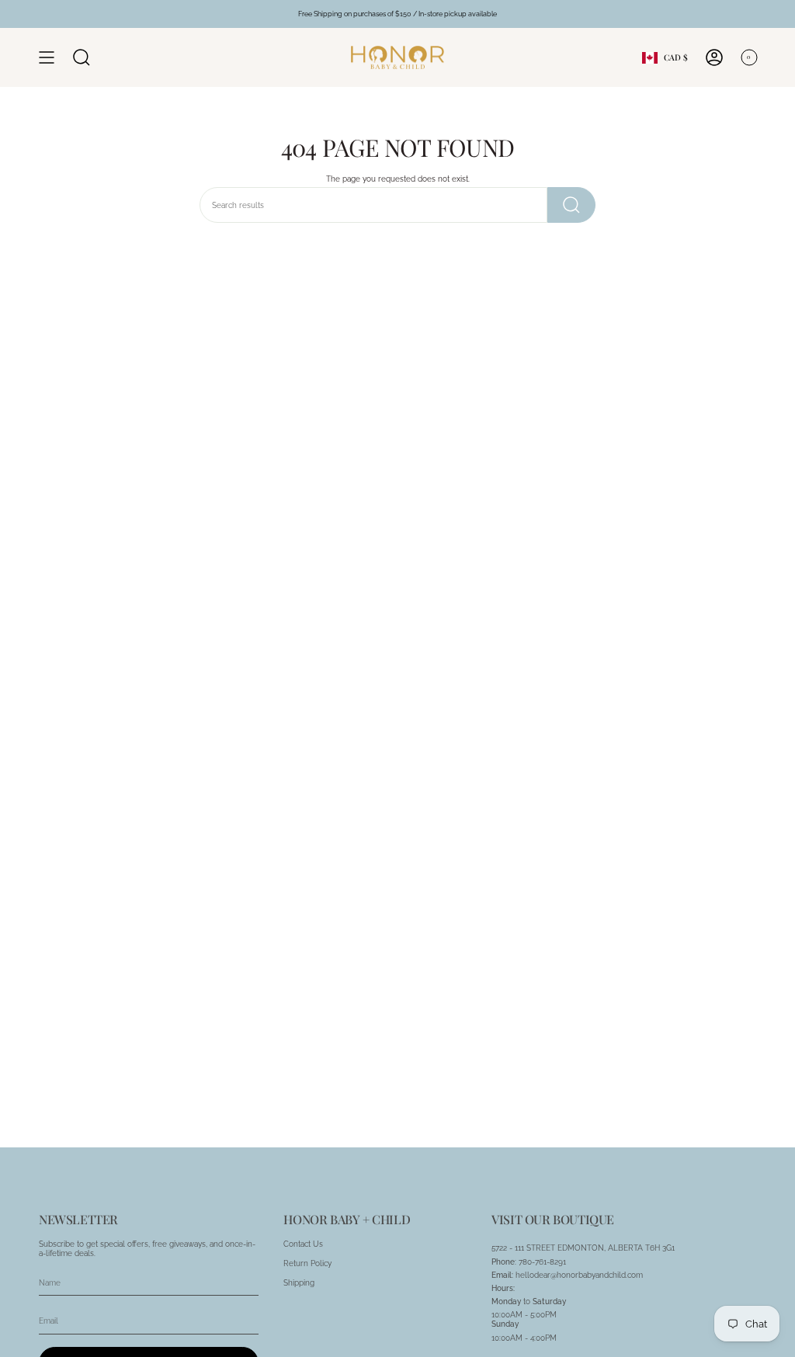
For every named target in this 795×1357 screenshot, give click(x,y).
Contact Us (303, 1243)
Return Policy (307, 1263)
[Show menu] (46, 57)
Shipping (298, 1282)
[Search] (571, 205)
